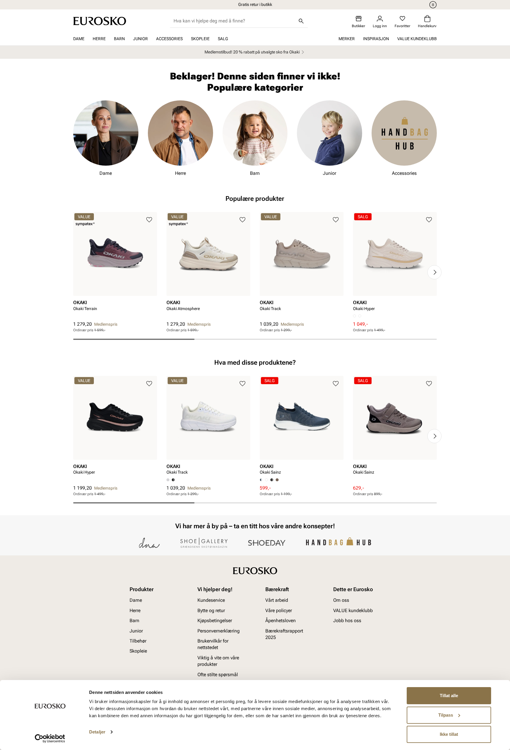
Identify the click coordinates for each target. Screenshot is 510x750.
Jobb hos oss (347, 621)
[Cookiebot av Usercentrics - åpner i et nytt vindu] (50, 738)
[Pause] (432, 4)
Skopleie (200, 38)
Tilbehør (138, 641)
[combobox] (234, 21)
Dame (78, 38)
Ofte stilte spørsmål (217, 674)
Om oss (341, 600)
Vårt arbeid (276, 600)
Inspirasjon (376, 38)
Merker (347, 38)
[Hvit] (359, 315)
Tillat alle (449, 695)
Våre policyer (278, 610)
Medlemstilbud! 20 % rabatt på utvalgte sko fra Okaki (252, 52)
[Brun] (277, 479)
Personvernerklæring (218, 631)
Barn (119, 38)
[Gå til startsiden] (99, 21)
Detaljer (97, 731)
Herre (99, 38)
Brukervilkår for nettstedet (212, 644)
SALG (223, 38)
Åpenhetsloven (280, 621)
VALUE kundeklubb (417, 38)
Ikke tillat (449, 734)
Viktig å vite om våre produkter (218, 661)
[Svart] (173, 479)
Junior (140, 38)
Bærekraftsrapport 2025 (284, 634)
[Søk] (301, 20)
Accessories (169, 38)
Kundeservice (211, 600)
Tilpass (445, 715)
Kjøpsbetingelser (214, 621)
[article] (115, 266)
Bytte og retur (211, 610)
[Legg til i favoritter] (149, 219)
